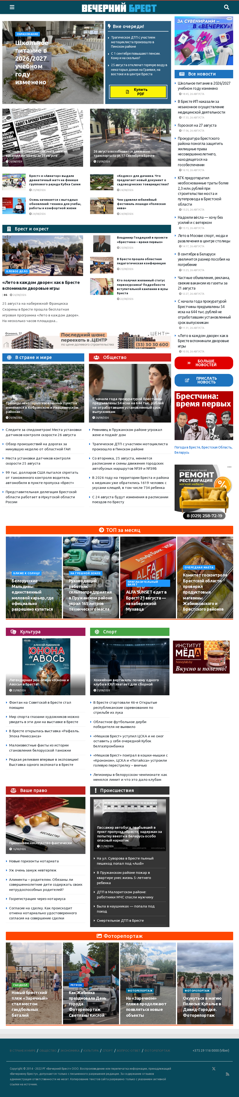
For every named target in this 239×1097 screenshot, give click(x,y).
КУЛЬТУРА (91, 1050)
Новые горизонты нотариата (34, 861)
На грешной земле (85, 573)
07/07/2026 (192, 1024)
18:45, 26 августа (193, 94)
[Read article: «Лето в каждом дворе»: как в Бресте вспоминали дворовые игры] (42, 255)
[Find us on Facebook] (193, 1069)
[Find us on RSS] (227, 1074)
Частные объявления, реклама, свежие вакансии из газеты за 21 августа (204, 283)
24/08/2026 (126, 190)
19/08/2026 (192, 618)
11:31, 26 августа (193, 327)
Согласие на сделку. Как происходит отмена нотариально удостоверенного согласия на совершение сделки (43, 913)
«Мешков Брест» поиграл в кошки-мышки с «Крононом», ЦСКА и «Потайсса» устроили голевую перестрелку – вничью (130, 760)
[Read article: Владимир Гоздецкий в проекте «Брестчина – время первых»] (101, 243)
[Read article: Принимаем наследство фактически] (45, 825)
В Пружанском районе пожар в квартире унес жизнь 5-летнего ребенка (124, 878)
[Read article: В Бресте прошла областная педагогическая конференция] (101, 265)
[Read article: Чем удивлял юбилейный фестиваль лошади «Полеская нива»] (101, 205)
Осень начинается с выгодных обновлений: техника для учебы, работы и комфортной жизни (55, 204)
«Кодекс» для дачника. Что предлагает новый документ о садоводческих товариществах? (143, 180)
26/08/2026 (25, 96)
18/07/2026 (135, 1024)
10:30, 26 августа (193, 351)
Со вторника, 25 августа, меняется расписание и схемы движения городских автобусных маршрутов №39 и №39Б (128, 463)
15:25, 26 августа (193, 209)
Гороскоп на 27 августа (197, 125)
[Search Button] (226, 7)
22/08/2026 (126, 299)
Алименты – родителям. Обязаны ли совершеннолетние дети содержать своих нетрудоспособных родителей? (45, 885)
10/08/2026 (21, 618)
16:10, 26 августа (193, 170)
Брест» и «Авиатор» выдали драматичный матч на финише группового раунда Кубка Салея (55, 180)
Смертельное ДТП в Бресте (120, 920)
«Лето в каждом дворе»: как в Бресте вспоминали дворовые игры (203, 340)
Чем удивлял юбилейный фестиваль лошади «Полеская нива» (141, 204)
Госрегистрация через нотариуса (37, 899)
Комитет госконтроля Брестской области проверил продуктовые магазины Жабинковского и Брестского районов (205, 592)
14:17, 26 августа (193, 246)
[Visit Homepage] (119, 7)
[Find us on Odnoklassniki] (207, 1069)
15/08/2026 (78, 618)
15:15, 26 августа (193, 228)
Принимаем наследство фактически (40, 843)
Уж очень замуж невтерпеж (32, 870)
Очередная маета (199, 567)
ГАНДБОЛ (20, 985)
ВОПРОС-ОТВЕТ (129, 1050)
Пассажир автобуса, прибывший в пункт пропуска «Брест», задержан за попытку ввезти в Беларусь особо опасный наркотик (129, 833)
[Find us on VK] (200, 1069)
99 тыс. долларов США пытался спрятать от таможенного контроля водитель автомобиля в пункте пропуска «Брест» (42, 477)
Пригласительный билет (143, 583)
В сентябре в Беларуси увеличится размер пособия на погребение (204, 259)
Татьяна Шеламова (31, 91)
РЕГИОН (76, 985)
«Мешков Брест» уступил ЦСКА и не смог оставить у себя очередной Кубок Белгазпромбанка (128, 741)
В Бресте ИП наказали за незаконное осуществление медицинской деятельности (201, 106)
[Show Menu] (12, 7)
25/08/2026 (103, 161)
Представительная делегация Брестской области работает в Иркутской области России (41, 497)
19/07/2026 (78, 1024)
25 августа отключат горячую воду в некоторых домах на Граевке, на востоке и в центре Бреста (139, 69)
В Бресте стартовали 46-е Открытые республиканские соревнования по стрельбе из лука (125, 707)
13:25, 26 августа (193, 270)
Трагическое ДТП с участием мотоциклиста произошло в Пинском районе (133, 42)
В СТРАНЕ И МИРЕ (22, 1050)
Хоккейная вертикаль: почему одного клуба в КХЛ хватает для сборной (126, 682)
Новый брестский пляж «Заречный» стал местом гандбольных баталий (30, 1004)
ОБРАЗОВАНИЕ (27, 34)
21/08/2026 (106, 846)
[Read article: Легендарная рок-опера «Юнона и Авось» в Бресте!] (45, 666)
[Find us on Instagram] (227, 1069)
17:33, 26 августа (193, 117)
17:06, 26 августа (193, 130)
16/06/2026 (19, 849)
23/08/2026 (19, 690)
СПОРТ (108, 1050)
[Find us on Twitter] (214, 1069)
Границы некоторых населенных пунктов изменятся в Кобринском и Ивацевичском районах (42, 407)
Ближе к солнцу (26, 573)
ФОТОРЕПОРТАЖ (140, 990)
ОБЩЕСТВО (47, 1050)
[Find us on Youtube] (221, 1074)
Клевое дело (17, 271)
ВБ (5, 295)
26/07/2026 (21, 1024)
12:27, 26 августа (193, 293)
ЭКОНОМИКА (70, 1050)
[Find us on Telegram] (220, 1069)
